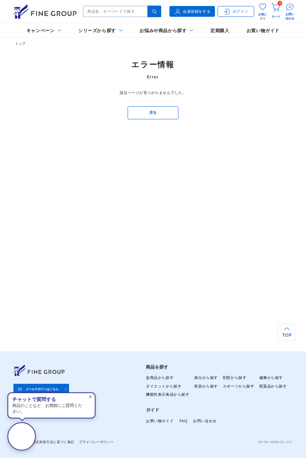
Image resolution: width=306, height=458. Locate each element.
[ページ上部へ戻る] (287, 332)
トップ (20, 43)
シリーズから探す (97, 30)
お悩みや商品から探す (163, 30)
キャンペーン (40, 30)
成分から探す (206, 377)
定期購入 (220, 30)
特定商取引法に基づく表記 (53, 442)
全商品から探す (160, 377)
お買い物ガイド (263, 30)
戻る (153, 112)
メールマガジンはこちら (42, 389)
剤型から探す (234, 377)
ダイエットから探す (163, 386)
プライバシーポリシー (96, 442)
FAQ (183, 420)
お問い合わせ (204, 420)
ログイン (240, 11)
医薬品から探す (273, 386)
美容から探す (206, 386)
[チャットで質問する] (21, 436)
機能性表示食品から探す (167, 394)
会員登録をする (196, 11)
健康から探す (271, 377)
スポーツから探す (239, 386)
